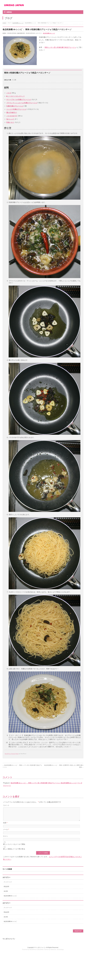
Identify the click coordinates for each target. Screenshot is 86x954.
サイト (5, 836)
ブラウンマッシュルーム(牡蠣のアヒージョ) (21, 103)
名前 (5, 823)
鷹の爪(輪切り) (11, 112)
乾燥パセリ (10, 122)
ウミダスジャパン (40, 947)
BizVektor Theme (43, 949)
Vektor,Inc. (53, 949)
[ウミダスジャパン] (14, 5)
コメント (6, 805)
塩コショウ (10, 119)
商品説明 (6, 886)
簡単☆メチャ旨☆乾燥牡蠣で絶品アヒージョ (60, 47)
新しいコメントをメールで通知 (14, 844)
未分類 (6, 891)
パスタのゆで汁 (11, 116)
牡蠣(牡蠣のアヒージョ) (14, 106)
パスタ (8, 93)
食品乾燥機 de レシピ (49, 33)
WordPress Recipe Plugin (12, 753)
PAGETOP (78, 931)
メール (6, 829)
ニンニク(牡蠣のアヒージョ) (16, 109)
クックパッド (8, 882)
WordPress (33, 949)
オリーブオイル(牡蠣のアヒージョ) (18, 99)
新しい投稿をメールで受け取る (14, 849)
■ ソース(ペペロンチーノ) (15, 96)
